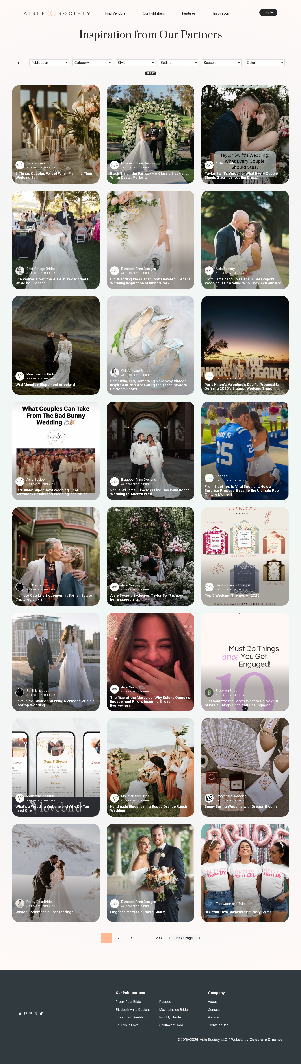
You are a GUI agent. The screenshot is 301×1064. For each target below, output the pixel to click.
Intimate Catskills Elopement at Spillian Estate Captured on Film (53, 598)
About (212, 1001)
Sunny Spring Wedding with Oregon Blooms (241, 807)
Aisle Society (36, 163)
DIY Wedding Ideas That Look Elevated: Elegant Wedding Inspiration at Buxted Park (150, 281)
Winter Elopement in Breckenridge (44, 912)
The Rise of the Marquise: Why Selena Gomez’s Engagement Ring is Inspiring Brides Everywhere (150, 702)
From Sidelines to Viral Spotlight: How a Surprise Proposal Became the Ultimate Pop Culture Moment (242, 491)
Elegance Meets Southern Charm (138, 912)
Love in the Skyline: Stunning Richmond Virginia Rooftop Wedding (54, 703)
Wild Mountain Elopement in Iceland (45, 385)
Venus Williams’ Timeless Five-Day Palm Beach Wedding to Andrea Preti (149, 492)
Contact (214, 1009)
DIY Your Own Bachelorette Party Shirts (238, 912)
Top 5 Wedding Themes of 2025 (232, 596)
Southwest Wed (171, 1025)
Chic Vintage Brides (41, 269)
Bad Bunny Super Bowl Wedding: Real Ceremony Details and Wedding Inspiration (51, 492)
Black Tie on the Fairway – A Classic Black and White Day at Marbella (149, 176)
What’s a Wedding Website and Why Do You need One (52, 809)
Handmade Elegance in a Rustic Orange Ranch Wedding (148, 809)
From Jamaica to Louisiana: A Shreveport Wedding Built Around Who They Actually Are (243, 281)
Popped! (222, 374)
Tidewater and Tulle (230, 904)
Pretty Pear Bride (39, 902)
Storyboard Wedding (231, 796)
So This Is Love (127, 1025)
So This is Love (37, 585)
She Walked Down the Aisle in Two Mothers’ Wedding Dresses (52, 281)
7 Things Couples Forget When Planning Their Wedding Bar (54, 176)
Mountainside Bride (40, 374)
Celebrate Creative (266, 1040)
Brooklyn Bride (226, 690)
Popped (165, 1001)
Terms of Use (218, 1025)
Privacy (213, 1017)
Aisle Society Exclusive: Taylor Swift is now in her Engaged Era (148, 598)
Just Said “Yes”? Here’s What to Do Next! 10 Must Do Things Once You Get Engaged (242, 703)
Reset (150, 73)
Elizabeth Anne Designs (138, 163)
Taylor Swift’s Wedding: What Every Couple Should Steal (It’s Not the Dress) (241, 176)
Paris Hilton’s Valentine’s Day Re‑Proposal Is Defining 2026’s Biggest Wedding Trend (242, 387)
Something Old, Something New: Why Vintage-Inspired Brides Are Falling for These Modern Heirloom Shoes (149, 385)
